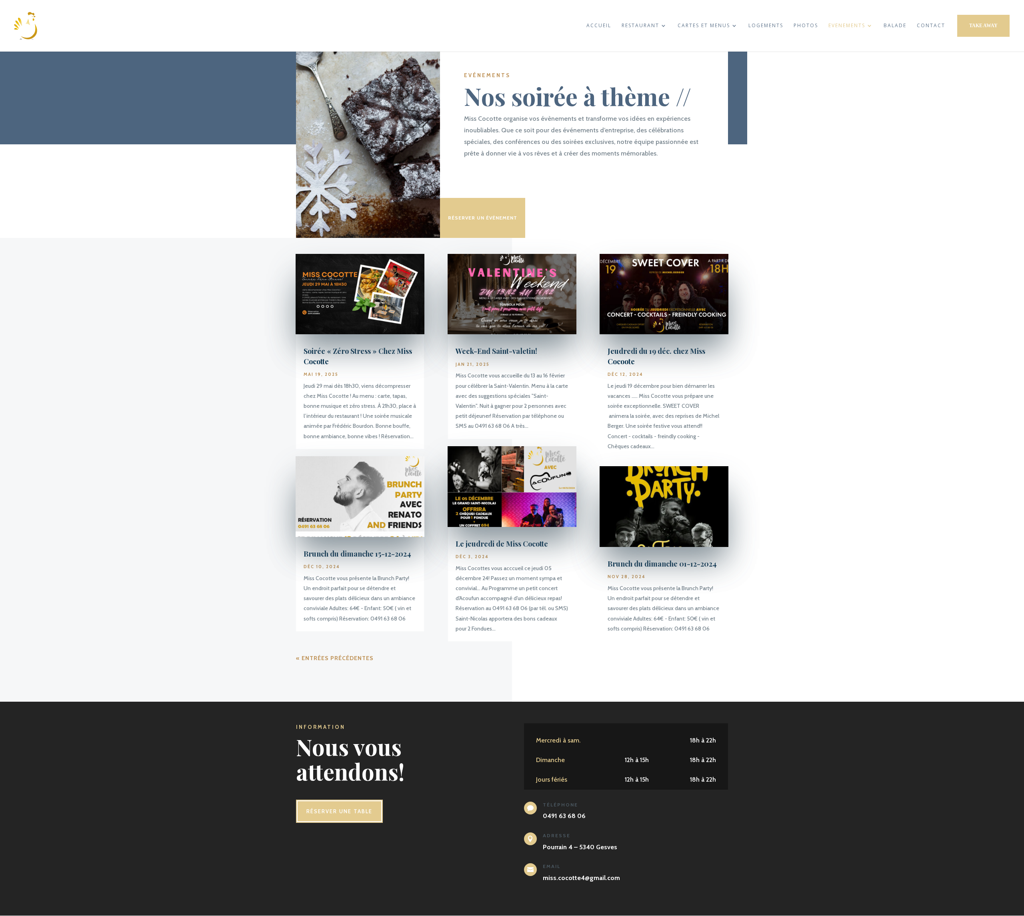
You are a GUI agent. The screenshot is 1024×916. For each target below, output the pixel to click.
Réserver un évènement (482, 218)
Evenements (846, 26)
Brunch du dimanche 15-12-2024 (357, 554)
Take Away (983, 25)
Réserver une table (339, 811)
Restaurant (640, 26)
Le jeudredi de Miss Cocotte (502, 544)
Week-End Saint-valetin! (496, 351)
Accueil (598, 26)
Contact (931, 26)
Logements (765, 26)
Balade (895, 26)
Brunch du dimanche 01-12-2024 (662, 564)
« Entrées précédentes (335, 658)
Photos (806, 26)
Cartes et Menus (704, 26)
